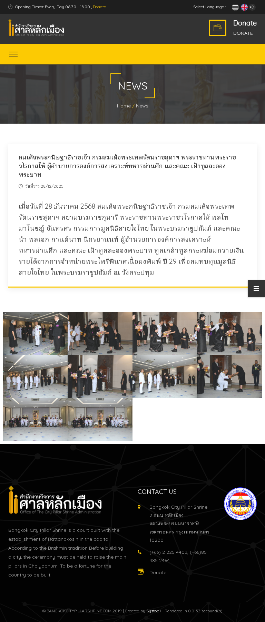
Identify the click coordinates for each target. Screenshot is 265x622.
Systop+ (153, 610)
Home (124, 106)
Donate (99, 6)
